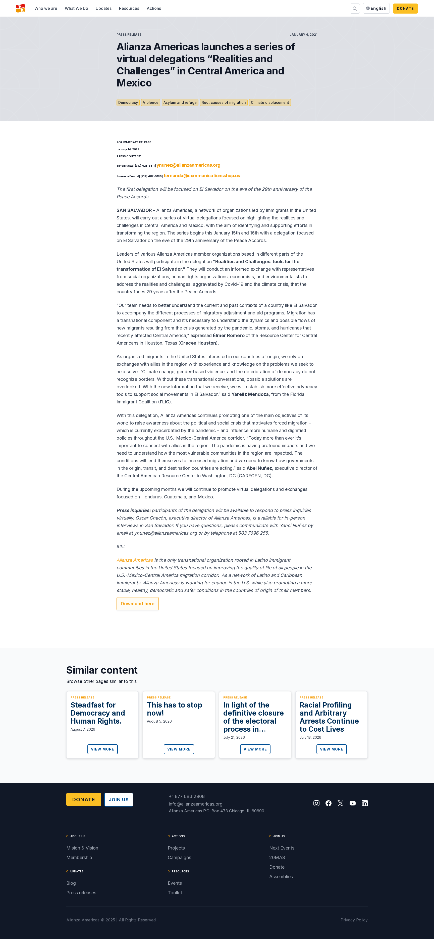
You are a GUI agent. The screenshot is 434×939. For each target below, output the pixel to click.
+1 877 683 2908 (187, 796)
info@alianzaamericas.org (196, 804)
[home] (20, 8)
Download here (137, 603)
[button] (46, 8)
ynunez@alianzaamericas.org (188, 165)
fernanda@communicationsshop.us (202, 175)
